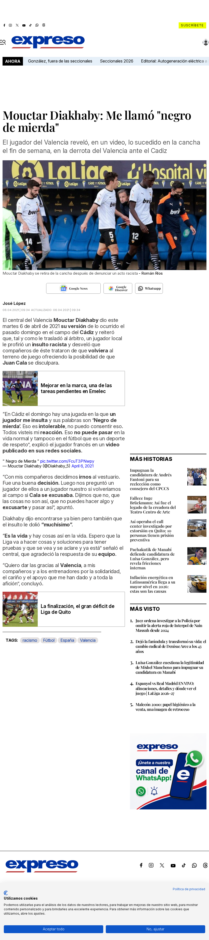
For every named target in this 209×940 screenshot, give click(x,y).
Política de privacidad (189, 889)
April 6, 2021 (82, 465)
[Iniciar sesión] (206, 42)
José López (14, 303)
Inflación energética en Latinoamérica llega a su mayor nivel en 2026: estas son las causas (152, 584)
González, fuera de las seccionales (60, 61)
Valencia (88, 640)
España (67, 640)
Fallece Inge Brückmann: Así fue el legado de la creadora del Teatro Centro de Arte (153, 504)
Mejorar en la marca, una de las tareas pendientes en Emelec (76, 388)
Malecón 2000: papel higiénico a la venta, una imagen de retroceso (165, 707)
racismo (30, 640)
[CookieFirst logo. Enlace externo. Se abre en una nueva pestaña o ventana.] (6, 893)
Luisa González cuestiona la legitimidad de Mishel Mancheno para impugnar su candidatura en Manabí (170, 667)
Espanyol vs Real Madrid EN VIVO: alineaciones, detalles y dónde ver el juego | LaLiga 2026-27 (166, 688)
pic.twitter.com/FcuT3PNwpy (67, 461)
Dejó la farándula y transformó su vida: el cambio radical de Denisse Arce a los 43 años (171, 646)
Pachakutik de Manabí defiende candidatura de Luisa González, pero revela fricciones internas (152, 558)
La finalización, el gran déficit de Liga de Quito (77, 609)
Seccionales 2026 (116, 61)
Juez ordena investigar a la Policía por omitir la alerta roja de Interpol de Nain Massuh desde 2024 (169, 625)
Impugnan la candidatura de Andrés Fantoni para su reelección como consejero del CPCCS (151, 479)
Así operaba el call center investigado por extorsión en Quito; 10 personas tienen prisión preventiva (152, 530)
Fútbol (49, 640)
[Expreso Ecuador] (42, 870)
